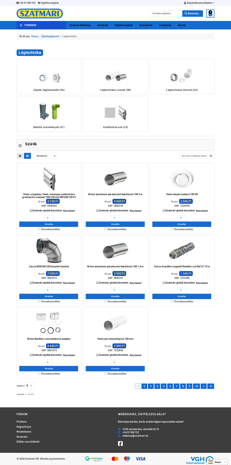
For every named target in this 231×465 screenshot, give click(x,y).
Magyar (218, 462)
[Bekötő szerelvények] (49, 111)
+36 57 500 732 (27, 3)
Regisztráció (24, 426)
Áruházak (102, 25)
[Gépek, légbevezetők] (49, 73)
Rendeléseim (24, 431)
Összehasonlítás (50, 229)
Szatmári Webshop (80, 25)
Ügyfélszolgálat (49, 3)
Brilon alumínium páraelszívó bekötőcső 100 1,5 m (115, 266)
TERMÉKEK (30, 25)
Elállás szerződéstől (28, 441)
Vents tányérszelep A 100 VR (182, 194)
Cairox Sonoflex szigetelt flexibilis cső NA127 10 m (182, 266)
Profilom (22, 421)
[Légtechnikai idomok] (182, 73)
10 (196, 386)
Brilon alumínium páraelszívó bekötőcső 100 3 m (115, 194)
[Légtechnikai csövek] (115, 73)
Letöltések (165, 25)
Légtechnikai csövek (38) (115, 89)
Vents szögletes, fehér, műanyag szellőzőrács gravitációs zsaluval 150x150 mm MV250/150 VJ (49, 196)
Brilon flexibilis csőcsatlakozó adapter (49, 339)
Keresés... (194, 13)
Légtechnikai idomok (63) (182, 89)
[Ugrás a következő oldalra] (204, 386)
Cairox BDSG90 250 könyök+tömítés (49, 266)
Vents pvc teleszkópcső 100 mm (115, 339)
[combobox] (166, 13)
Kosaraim (22, 436)
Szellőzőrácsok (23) (115, 127)
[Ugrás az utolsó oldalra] (210, 386)
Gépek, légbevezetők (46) (49, 89)
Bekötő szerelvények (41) (49, 127)
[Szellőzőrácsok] (115, 111)
